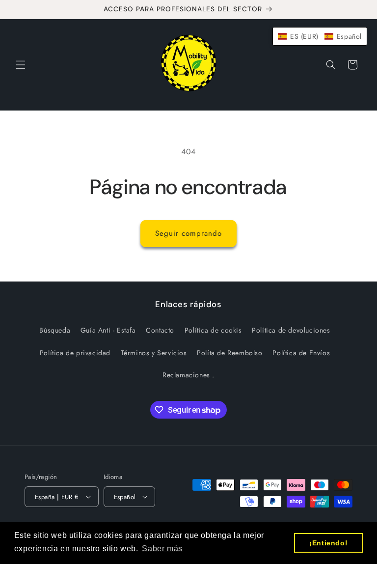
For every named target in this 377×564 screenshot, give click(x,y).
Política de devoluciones (291, 330)
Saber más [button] (162, 548)
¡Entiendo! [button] (328, 543)
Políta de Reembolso (229, 353)
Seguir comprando (188, 233)
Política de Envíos (301, 353)
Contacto (160, 330)
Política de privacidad (75, 353)
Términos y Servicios (154, 353)
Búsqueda (54, 330)
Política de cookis (213, 330)
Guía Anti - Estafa (108, 330)
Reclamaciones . (188, 375)
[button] (20, 65)
